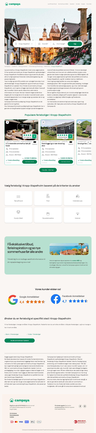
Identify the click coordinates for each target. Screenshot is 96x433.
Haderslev (65, 141)
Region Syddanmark (54, 141)
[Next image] (88, 142)
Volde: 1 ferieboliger (34, 334)
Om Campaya (13, 413)
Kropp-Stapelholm (56, 66)
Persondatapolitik (14, 415)
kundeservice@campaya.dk (18, 407)
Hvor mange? (61, 44)
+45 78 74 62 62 (22, 405)
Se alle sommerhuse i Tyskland (20, 340)
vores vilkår (76, 261)
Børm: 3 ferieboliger (12, 334)
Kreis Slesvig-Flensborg (35, 66)
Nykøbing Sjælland (26, 141)
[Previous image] (8, 142)
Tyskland (14, 66)
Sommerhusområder (63, 4)
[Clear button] (31, 43)
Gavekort (72, 4)
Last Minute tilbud (52, 4)
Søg (75, 44)
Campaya (7, 66)
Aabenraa (47, 66)
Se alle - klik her (48, 170)
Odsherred (16, 141)
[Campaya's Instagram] (84, 406)
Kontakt (78, 4)
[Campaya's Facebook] (80, 406)
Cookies (12, 417)
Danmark (44, 141)
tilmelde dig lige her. (60, 407)
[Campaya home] (12, 4)
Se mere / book (29, 162)
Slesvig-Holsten (23, 66)
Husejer (83, 4)
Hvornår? (45, 44)
